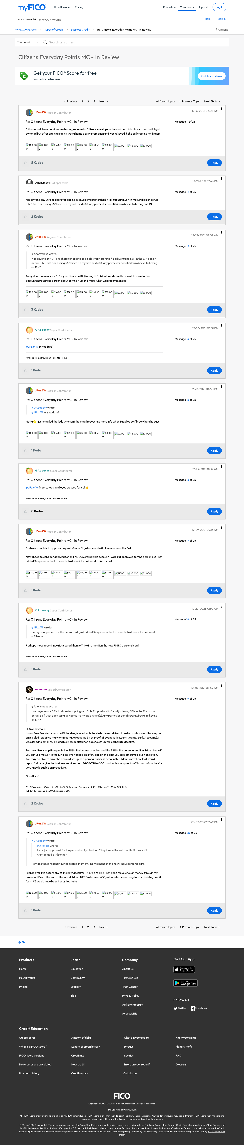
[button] (221, 107)
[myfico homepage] (32, 8)
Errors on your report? (137, 1064)
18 (187, 619)
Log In (219, 7)
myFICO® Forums (50, 19)
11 (187, 121)
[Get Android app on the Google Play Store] (185, 983)
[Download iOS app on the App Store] (184, 969)
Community (187, 7)
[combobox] (135, 42)
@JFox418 (32, 346)
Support (203, 7)
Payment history (29, 1073)
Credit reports (80, 1073)
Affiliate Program (132, 1004)
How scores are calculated (35, 1064)
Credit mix (77, 1055)
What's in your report (136, 1037)
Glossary (181, 1064)
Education (169, 7)
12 (187, 192)
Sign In (222, 19)
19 (187, 698)
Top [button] (24, 942)
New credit (78, 1064)
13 (187, 246)
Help (208, 19)
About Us (128, 969)
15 (187, 399)
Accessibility (129, 1013)
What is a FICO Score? (33, 1046)
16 (187, 480)
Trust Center (130, 986)
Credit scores (27, 1037)
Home (23, 969)
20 (188, 833)
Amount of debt (81, 1037)
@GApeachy (39, 407)
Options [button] (223, 29)
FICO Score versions (31, 1055)
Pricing (79, 7)
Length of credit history (85, 1046)
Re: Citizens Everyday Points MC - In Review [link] (124, 29)
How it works (27, 977)
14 (187, 339)
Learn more (157, 1119)
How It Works (62, 7)
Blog (73, 995)
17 (187, 540)
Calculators (130, 1073)
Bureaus (128, 1046)
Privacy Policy (130, 995)
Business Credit (80, 29)
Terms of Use (130, 977)
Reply (214, 163)
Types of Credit (53, 29)
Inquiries (128, 1055)
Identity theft (184, 1046)
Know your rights (186, 1037)
